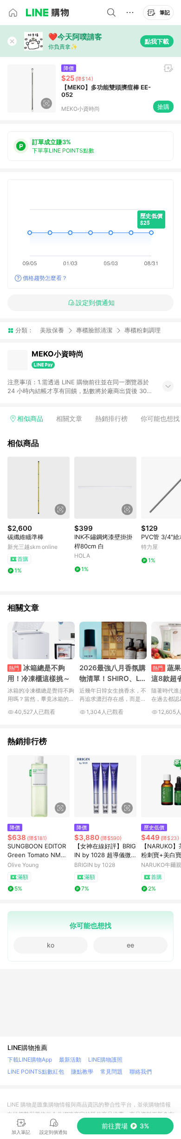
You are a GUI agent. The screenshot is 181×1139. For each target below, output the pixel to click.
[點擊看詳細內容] (38, 488)
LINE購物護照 (105, 1059)
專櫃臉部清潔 (94, 330)
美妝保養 (52, 330)
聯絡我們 (140, 1071)
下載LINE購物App (29, 1059)
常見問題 (111, 1071)
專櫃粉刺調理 (142, 330)
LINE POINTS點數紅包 (35, 1071)
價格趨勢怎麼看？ (45, 277)
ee (130, 945)
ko (50, 945)
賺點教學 (82, 1071)
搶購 (163, 106)
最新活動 (70, 1059)
